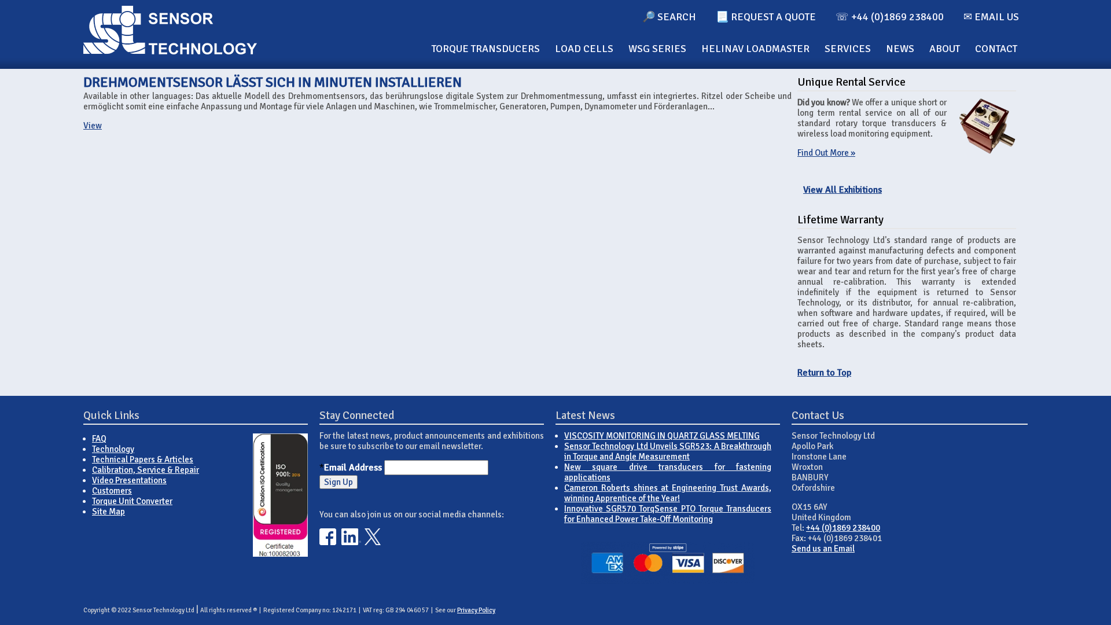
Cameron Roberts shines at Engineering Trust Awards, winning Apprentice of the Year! (667, 493)
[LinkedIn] (351, 542)
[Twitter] (373, 542)
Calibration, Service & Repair (145, 470)
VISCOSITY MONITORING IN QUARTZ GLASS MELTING (662, 436)
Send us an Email (823, 548)
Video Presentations (129, 480)
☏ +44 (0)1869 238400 (890, 16)
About (944, 48)
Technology (113, 449)
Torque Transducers (486, 48)
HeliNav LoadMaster (755, 48)
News (900, 48)
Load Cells (584, 48)
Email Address (353, 467)
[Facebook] (327, 542)
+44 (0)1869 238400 (843, 528)
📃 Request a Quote (766, 16)
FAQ (99, 438)
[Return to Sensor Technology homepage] (170, 51)
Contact (996, 48)
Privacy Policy (476, 610)
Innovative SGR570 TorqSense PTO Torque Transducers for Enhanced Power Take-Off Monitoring (667, 513)
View (92, 125)
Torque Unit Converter (132, 501)
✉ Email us (991, 16)
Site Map (108, 511)
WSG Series (657, 48)
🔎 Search (669, 16)
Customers (112, 491)
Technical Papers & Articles (142, 459)
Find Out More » (826, 153)
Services (848, 48)
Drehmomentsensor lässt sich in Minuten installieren (272, 82)
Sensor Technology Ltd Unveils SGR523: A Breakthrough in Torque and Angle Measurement (667, 451)
